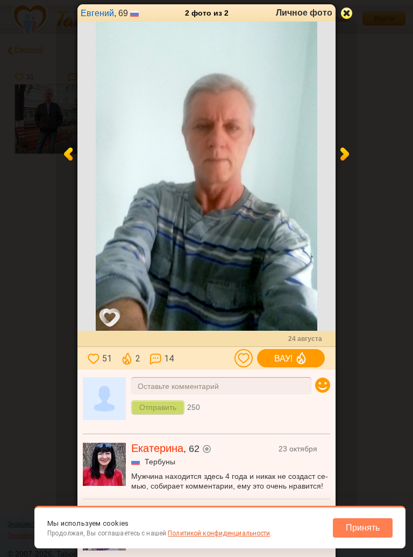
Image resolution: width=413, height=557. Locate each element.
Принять (363, 527)
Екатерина (157, 448)
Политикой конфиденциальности (219, 533)
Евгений (97, 13)
